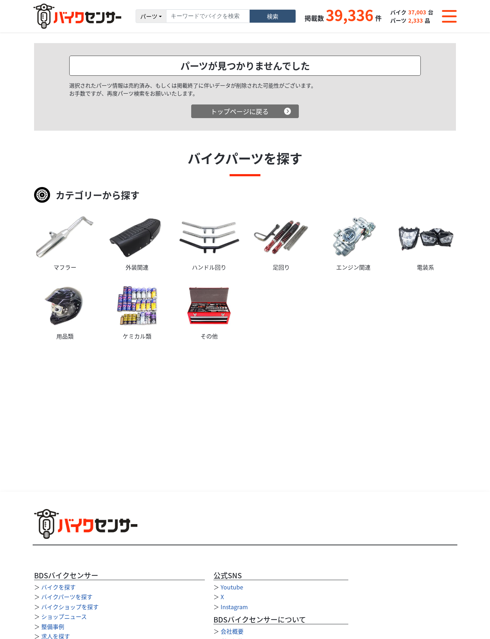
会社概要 (232, 631)
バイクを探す (58, 587)
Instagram (234, 606)
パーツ (148, 16)
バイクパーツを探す (67, 596)
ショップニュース (64, 616)
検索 (272, 16)
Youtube (232, 587)
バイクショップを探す (70, 606)
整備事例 (52, 626)
